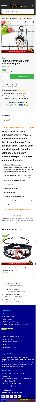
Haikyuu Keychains (27, 18)
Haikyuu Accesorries (15, 18)
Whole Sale (5, 350)
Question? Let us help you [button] (26, 399)
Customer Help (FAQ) (8, 347)
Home (3, 18)
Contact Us (5, 344)
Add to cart (22, 77)
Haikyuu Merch (10, 220)
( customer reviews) (17, 72)
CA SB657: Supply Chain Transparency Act (15, 324)
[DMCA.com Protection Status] (7, 328)
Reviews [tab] (5, 120)
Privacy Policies (6, 319)
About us (4, 314)
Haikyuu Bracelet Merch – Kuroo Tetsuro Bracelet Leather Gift (16, 269)
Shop (7, 18)
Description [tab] (5, 115)
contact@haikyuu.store (14, 386)
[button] (31, 23)
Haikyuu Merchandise (22, 220)
